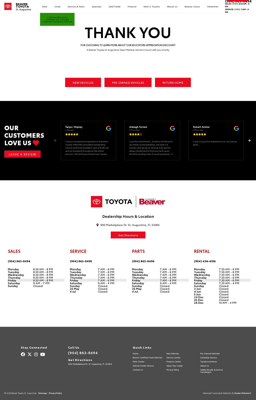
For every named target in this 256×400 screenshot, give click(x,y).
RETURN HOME (172, 82)
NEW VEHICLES (83, 82)
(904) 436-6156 (205, 261)
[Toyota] (7, 6)
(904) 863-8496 (143, 261)
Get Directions (128, 235)
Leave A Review (22, 154)
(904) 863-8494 (19, 261)
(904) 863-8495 (81, 261)
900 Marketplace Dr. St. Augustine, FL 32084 (90, 363)
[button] (249, 140)
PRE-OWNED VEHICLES (128, 82)
